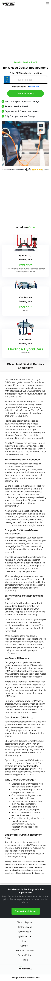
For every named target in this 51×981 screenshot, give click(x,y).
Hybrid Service (24, 936)
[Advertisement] (25, 32)
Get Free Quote (25, 93)
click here (34, 86)
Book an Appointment (25, 911)
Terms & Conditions (24, 950)
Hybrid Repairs (24, 931)
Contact (24, 945)
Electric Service (24, 927)
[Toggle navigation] (46, 3)
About (24, 941)
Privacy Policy (24, 955)
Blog (25, 959)
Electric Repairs (24, 922)
